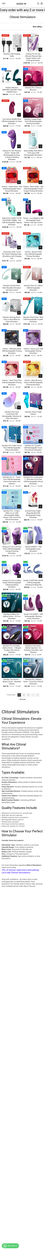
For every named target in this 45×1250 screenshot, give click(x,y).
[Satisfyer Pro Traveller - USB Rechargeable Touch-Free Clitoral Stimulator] (33, 434)
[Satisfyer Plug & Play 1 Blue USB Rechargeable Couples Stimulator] (33, 306)
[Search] (38, 3)
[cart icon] (41, 3)
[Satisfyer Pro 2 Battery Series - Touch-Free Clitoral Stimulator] (33, 668)
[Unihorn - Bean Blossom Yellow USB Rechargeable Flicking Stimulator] (33, 369)
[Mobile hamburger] (4, 3)
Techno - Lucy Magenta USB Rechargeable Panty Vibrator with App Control (33, 220)
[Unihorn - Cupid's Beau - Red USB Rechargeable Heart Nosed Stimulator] (12, 175)
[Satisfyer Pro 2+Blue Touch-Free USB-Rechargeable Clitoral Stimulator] (12, 434)
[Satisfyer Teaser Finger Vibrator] (33, 400)
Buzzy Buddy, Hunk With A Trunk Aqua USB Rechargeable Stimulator (33, 153)
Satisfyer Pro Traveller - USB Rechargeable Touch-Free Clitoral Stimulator (33, 448)
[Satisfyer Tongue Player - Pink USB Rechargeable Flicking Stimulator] (33, 108)
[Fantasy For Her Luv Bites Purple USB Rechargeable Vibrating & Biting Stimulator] (12, 569)
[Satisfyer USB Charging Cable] (12, 42)
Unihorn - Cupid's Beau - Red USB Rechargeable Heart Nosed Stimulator (12, 189)
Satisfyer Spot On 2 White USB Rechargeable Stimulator (33, 288)
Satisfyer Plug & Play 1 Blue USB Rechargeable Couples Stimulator (33, 319)
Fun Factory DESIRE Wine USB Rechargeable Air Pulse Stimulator (12, 121)
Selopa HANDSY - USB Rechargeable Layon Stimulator (33, 549)
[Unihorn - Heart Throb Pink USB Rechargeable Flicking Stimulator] (12, 369)
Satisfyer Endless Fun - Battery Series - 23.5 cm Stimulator (11, 616)
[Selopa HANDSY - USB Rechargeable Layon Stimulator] (33, 535)
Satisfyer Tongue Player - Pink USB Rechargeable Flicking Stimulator (33, 121)
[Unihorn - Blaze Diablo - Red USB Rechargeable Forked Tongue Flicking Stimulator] (33, 175)
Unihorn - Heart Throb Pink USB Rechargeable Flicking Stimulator (12, 382)
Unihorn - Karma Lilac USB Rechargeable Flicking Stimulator (33, 351)
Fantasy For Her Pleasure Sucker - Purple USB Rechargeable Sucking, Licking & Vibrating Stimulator (12, 155)
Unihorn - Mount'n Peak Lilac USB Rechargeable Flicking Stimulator (33, 254)
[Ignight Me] (21, 3)
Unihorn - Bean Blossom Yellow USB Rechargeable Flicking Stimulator (33, 382)
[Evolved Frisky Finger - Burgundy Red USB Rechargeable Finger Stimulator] (33, 499)
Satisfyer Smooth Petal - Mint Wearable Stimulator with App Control (12, 288)
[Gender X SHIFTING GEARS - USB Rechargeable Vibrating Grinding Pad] (33, 569)
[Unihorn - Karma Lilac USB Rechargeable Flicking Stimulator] (33, 337)
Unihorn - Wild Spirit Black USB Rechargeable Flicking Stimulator (12, 351)
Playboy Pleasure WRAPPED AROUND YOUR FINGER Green (11, 90)
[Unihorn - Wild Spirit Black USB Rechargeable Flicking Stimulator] (12, 337)
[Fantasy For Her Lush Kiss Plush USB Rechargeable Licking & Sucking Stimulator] (12, 535)
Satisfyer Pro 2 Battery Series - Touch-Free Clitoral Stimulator (33, 681)
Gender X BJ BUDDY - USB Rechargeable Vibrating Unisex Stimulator (33, 616)
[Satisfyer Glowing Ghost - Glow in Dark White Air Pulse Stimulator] (12, 306)
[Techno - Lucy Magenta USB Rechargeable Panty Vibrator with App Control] (33, 207)
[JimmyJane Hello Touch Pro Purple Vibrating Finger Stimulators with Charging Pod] (12, 240)
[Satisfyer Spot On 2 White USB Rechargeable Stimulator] (33, 274)
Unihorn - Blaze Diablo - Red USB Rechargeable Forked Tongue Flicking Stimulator (33, 189)
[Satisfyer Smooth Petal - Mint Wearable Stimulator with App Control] (12, 274)
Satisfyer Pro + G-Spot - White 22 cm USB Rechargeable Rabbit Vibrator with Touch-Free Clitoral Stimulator (12, 515)
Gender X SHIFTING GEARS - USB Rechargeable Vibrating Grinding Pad (33, 583)
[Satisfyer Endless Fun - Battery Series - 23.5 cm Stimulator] (12, 603)
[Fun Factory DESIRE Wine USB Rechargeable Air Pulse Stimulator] (12, 108)
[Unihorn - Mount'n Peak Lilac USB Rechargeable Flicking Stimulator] (33, 240)
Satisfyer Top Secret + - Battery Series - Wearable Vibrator (12, 681)
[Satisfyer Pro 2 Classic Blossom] (33, 76)
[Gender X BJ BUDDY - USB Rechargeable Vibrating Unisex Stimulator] (33, 603)
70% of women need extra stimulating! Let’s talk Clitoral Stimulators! (20, 871)
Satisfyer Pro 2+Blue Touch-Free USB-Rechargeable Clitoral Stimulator (12, 448)
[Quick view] (19, 49)
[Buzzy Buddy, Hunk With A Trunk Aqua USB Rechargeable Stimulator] (33, 139)
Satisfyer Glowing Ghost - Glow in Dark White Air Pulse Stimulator (12, 319)
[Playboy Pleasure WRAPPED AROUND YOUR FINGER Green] (12, 76)
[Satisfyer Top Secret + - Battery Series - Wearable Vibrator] (12, 668)
